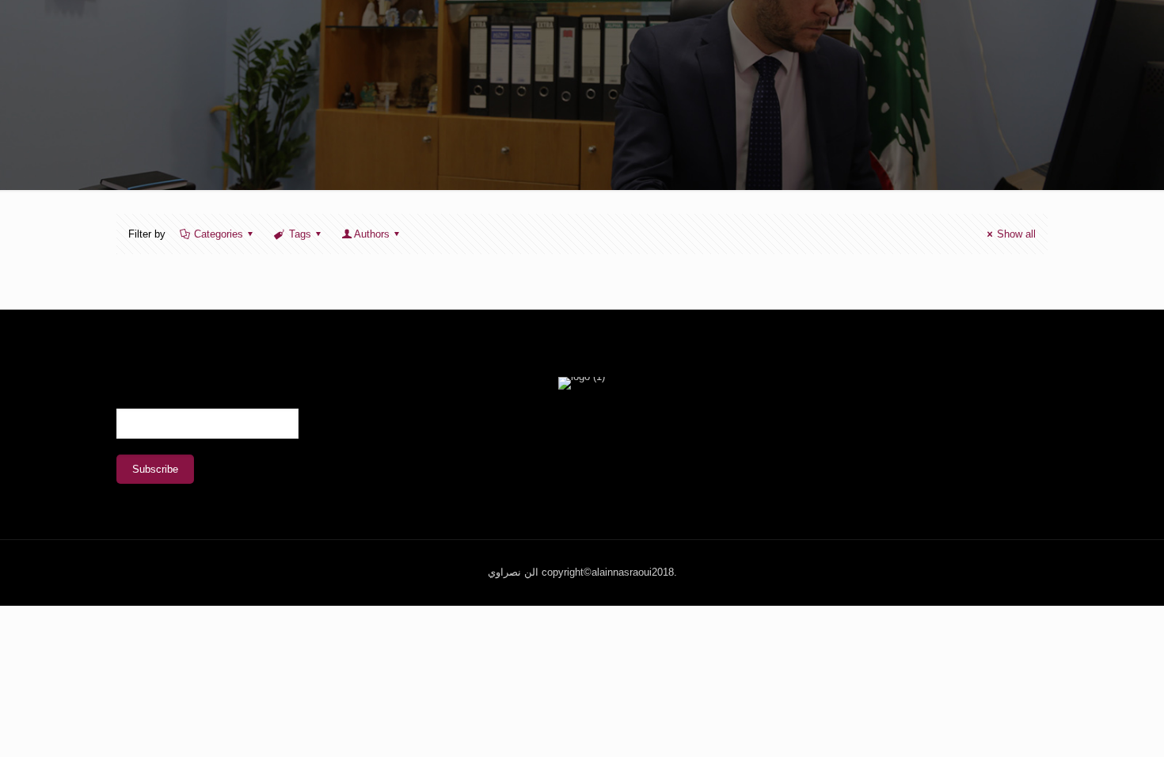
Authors (372, 234)
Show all (1016, 234)
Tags (300, 234)
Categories (218, 234)
